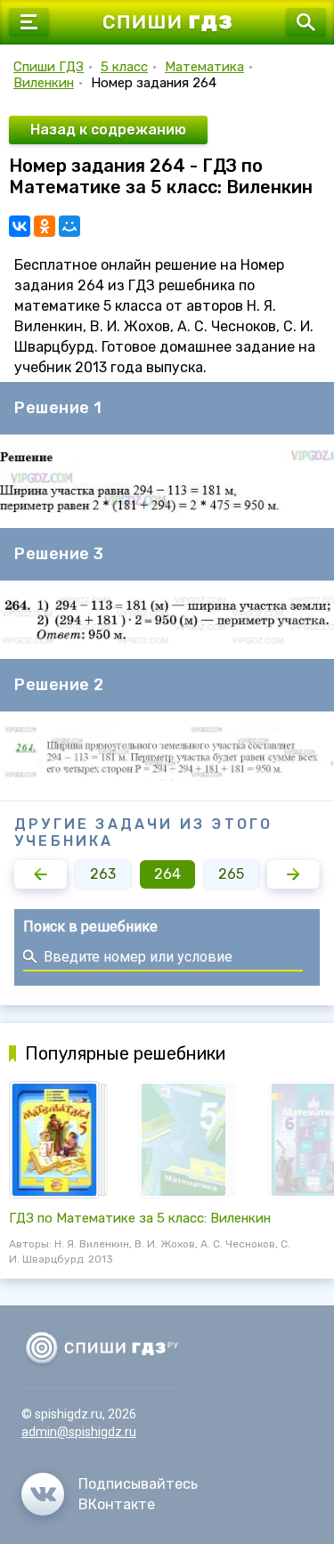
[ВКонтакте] (19, 226)
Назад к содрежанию (108, 129)
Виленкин (43, 83)
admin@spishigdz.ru (78, 1432)
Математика (204, 67)
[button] (40, 874)
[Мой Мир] (69, 226)
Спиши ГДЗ (48, 67)
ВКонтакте (116, 1504)
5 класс (124, 67)
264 (167, 873)
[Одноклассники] (44, 226)
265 (231, 873)
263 (103, 873)
